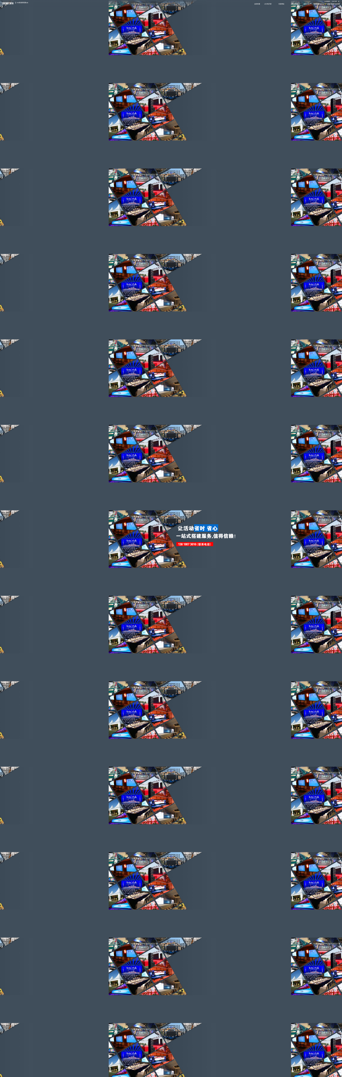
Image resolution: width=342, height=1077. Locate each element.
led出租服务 (327, 1)
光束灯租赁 (334, 1)
